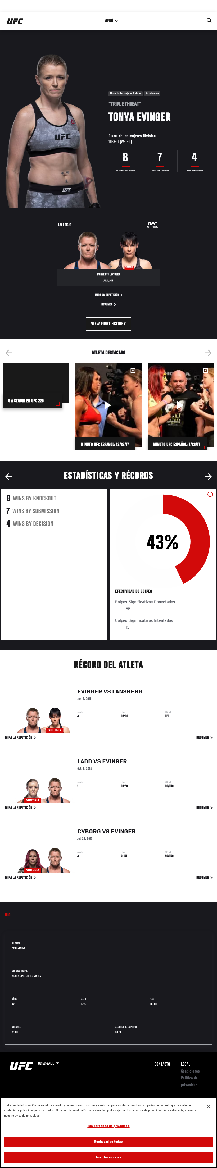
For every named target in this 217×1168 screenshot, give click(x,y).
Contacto (162, 1064)
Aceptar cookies (108, 1157)
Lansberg (127, 692)
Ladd (84, 762)
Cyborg (89, 832)
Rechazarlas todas (108, 1142)
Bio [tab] (8, 915)
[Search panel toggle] (209, 20)
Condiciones (190, 1071)
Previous (8, 352)
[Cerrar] (208, 1106)
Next (208, 352)
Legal (185, 1064)
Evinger (89, 692)
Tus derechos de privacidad (108, 1126)
